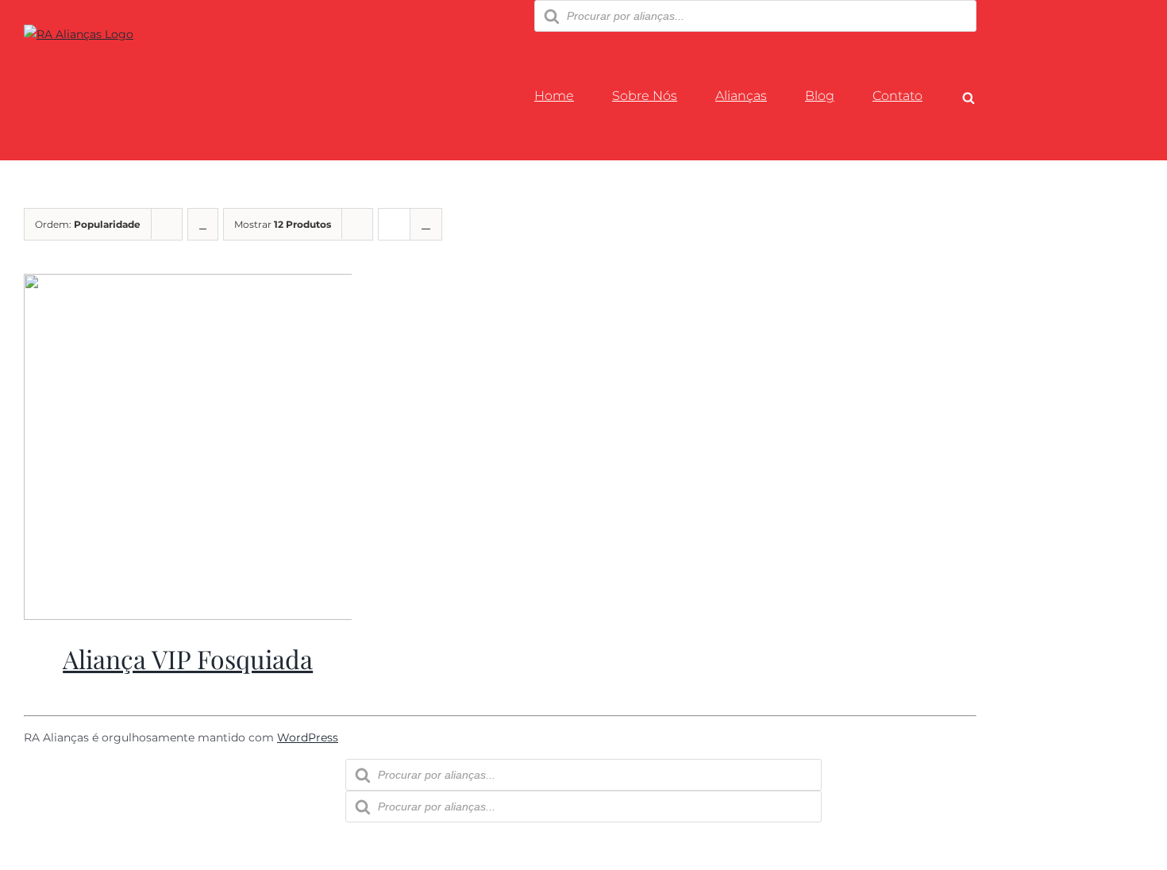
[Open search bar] (968, 97)
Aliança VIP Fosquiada (188, 658)
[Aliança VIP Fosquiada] (209, 616)
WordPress (307, 737)
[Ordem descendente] (202, 224)
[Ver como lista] (425, 224)
